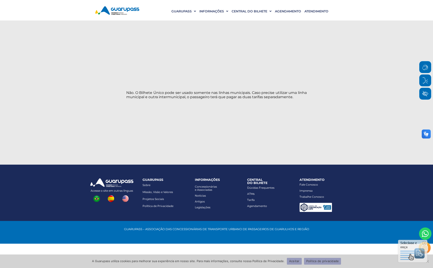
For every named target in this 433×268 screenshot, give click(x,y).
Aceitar (294, 261)
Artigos (200, 201)
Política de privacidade (322, 261)
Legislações (202, 207)
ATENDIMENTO (316, 11)
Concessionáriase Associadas (206, 188)
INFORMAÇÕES (211, 11)
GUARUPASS (181, 11)
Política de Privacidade (158, 206)
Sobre (146, 185)
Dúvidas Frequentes (260, 187)
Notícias (200, 195)
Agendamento (257, 206)
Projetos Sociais (153, 199)
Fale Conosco (308, 184)
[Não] (427, 261)
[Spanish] (112, 198)
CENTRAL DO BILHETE (249, 11)
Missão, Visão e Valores (158, 192)
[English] (126, 198)
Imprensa (306, 190)
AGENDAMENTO (288, 11)
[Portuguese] (97, 198)
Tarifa (251, 200)
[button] (182, 11)
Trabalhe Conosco (311, 196)
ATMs (251, 193)
